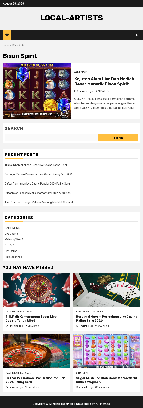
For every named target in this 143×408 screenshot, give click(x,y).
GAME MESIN (81, 72)
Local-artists (71, 18)
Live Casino (11, 233)
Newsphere (83, 404)
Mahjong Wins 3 (14, 239)
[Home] (7, 35)
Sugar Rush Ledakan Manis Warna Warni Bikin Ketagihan (38, 192)
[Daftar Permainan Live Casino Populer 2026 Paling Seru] (36, 351)
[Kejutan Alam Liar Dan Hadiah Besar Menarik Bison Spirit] (37, 91)
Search (14, 128)
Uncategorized (13, 256)
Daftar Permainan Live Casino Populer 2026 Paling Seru (37, 183)
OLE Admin (103, 91)
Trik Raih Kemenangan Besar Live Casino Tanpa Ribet (36, 164)
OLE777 (9, 245)
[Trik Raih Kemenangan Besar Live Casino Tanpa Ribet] (36, 290)
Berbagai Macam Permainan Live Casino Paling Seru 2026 (39, 174)
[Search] (137, 35)
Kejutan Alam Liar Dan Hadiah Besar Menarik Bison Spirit (104, 81)
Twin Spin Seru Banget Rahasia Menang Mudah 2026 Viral (39, 202)
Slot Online (11, 251)
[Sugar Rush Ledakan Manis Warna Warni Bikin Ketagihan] (106, 351)
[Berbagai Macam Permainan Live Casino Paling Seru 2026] (106, 290)
